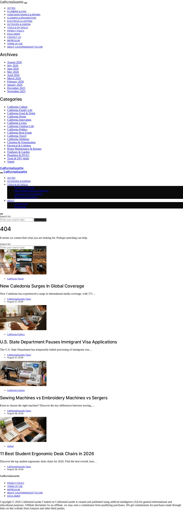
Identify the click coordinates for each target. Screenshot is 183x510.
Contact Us (14, 37)
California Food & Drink (21, 113)
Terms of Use (15, 43)
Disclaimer (13, 34)
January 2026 (14, 84)
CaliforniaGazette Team (19, 299)
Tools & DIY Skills (17, 27)
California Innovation (19, 119)
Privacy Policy (15, 30)
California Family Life (19, 110)
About (10, 200)
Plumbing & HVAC (17, 11)
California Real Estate (19, 132)
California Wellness (18, 139)
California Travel (16, 135)
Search (40, 220)
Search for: (5, 216)
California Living (17, 122)
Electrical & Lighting (19, 21)
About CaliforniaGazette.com (25, 47)
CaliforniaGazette (11, 2)
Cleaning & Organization (21, 17)
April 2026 (13, 75)
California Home (16, 116)
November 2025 (16, 91)
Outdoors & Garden (18, 24)
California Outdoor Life (20, 126)
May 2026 (13, 71)
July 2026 (12, 65)
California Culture (17, 106)
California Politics (17, 129)
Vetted (11, 8)
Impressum (13, 40)
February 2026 (15, 81)
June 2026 (13, 68)
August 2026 (14, 62)
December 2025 (16, 88)
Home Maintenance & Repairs (23, 14)
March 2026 (14, 78)
